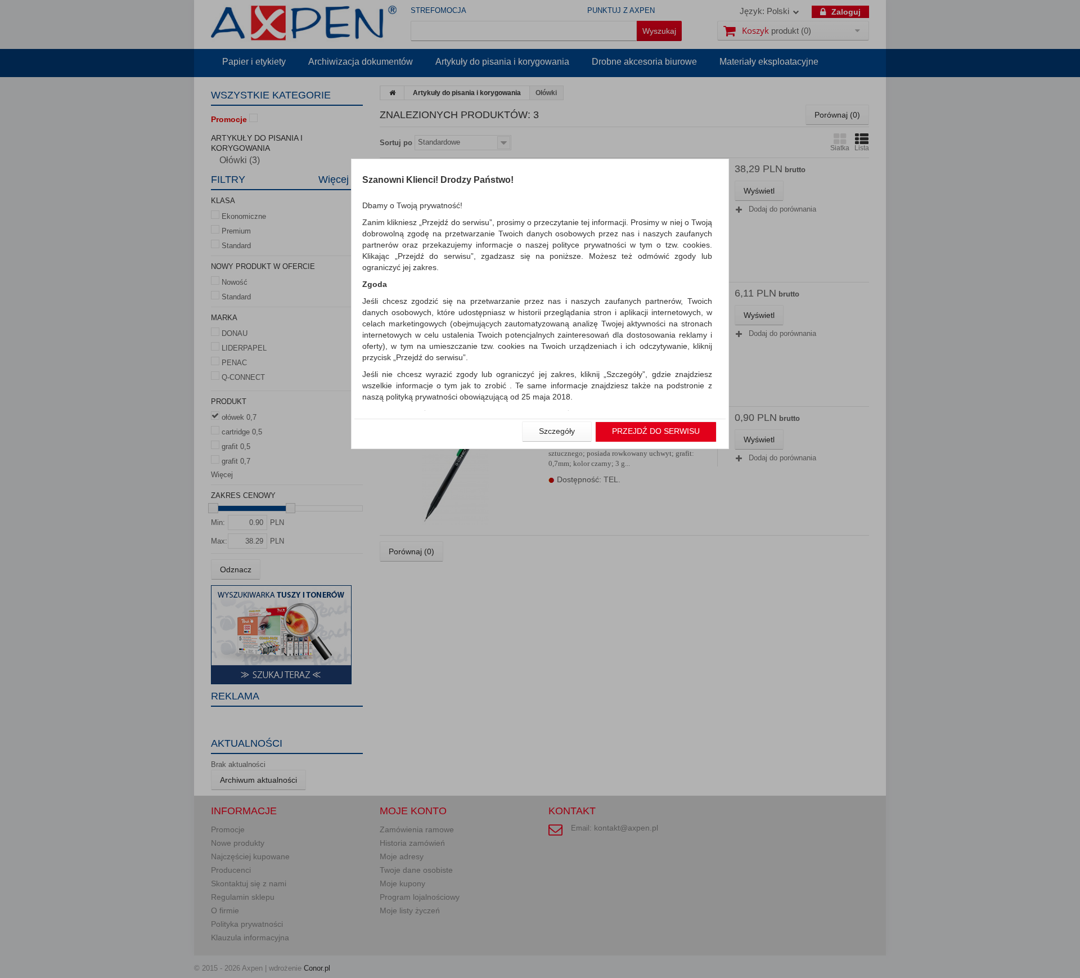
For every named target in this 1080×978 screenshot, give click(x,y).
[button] (557, 431)
